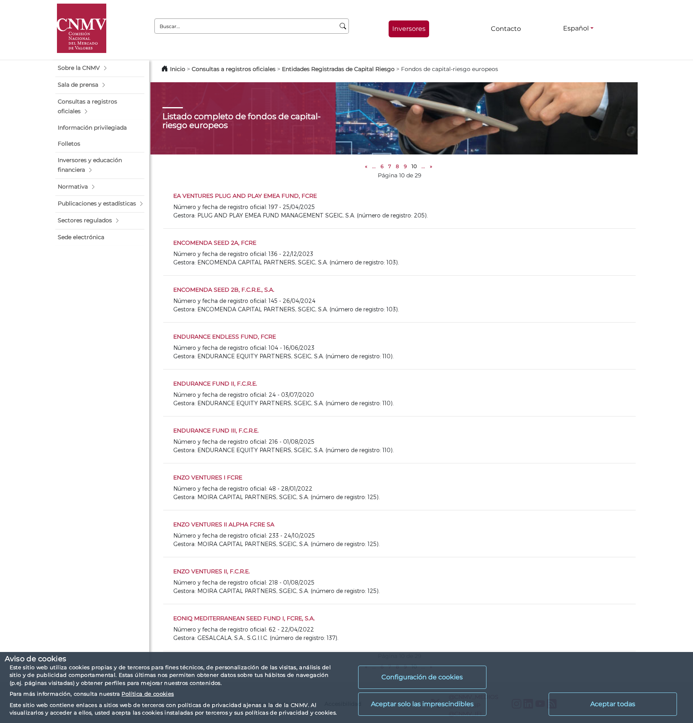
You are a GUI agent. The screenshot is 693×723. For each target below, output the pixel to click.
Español (576, 28)
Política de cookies (148, 694)
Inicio (177, 69)
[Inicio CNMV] (82, 28)
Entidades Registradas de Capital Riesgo (338, 69)
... (374, 166)
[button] (99, 68)
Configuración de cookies (422, 677)
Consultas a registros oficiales (234, 69)
